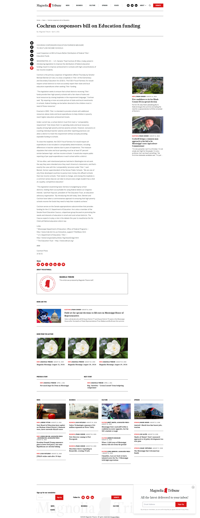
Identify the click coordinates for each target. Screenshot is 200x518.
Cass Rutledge (46, 453)
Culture (92, 5)
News (67, 5)
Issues (116, 5)
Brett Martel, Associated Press (118, 422)
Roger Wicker (144, 422)
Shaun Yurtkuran (146, 448)
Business (79, 5)
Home (38, 20)
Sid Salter (143, 434)
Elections (67, 309)
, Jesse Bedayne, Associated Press (48, 438)
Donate (158, 5)
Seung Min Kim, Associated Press (52, 436)
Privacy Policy (184, 509)
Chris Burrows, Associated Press (119, 451)
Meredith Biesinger (114, 438)
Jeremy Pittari (45, 422)
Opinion (104, 5)
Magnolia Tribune (47, 362)
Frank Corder (76, 309)
